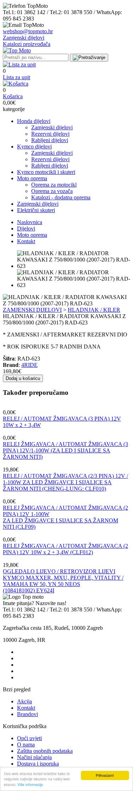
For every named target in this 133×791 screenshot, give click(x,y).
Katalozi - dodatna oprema (60, 197)
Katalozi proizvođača (26, 44)
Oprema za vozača (52, 191)
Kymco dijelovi (34, 146)
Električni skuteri (36, 210)
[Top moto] (17, 50)
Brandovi (27, 714)
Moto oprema (32, 178)
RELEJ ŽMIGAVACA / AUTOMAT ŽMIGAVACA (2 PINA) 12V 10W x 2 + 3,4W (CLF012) (65, 549)
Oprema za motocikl (54, 185)
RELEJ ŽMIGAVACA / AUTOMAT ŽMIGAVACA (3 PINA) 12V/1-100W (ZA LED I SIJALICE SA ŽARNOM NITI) (65, 450)
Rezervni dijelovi (50, 134)
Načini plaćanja (34, 757)
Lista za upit (16, 77)
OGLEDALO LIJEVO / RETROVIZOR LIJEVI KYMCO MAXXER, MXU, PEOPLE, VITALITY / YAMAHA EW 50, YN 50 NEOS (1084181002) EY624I (63, 580)
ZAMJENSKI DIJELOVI (32, 310)
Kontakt (26, 241)
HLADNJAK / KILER (94, 310)
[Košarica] (15, 84)
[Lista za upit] (19, 64)
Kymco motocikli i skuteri (46, 172)
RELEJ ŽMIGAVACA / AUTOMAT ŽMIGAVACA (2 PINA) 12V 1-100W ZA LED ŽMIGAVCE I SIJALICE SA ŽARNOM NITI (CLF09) (65, 517)
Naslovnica (29, 222)
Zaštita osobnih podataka (45, 751)
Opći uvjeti (29, 738)
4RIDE (29, 365)
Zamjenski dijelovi (23, 38)
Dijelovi (26, 228)
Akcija (24, 701)
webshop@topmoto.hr (28, 31)
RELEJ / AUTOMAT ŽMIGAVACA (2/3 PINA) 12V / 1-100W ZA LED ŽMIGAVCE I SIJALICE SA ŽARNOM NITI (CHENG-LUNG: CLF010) (65, 482)
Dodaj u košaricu (23, 378)
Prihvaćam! (105, 775)
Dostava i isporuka (38, 764)
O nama (26, 745)
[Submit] (89, 57)
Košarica (13, 96)
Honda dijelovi (33, 121)
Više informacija (30, 784)
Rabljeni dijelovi (49, 140)
